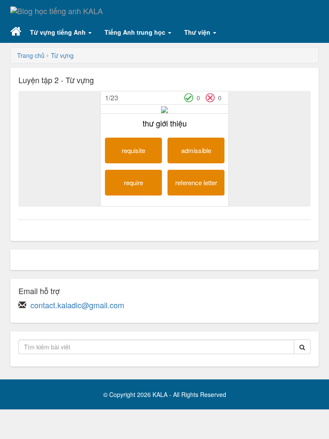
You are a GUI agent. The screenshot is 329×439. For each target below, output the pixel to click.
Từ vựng (62, 55)
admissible (196, 150)
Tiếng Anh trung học (136, 32)
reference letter (196, 182)
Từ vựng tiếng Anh (58, 32)
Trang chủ (31, 55)
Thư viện (198, 32)
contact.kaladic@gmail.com (77, 304)
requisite (133, 150)
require (133, 182)
